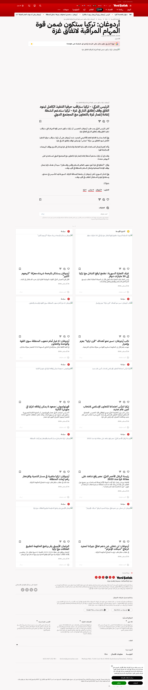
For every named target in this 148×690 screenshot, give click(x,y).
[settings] (29, 5)
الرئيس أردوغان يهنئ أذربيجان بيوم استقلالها (104, 15)
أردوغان (98, 190)
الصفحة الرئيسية (115, 19)
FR (103, 577)
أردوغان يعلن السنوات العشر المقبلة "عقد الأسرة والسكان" (31, 15)
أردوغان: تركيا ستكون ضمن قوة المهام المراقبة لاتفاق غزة (79, 19)
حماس (90, 190)
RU (100, 577)
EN (110, 577)
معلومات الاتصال (117, 654)
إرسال (42, 214)
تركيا (106, 19)
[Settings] (58, 9)
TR (113, 577)
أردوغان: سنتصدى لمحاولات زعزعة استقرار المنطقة (70, 15)
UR (96, 577)
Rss (106, 654)
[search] (40, 5)
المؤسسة (129, 654)
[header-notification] (34, 5)
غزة (84, 190)
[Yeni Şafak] (120, 5)
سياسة (100, 19)
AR (106, 577)
